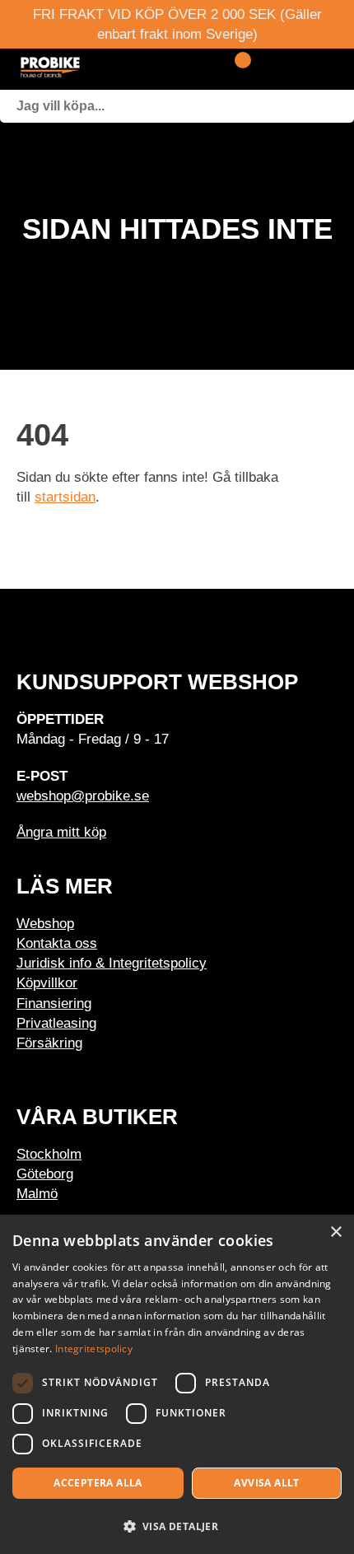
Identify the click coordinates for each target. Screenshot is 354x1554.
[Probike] (98, 69)
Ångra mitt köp (61, 832)
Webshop (45, 923)
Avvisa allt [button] (266, 1483)
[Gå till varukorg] (236, 69)
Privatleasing (56, 1023)
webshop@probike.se (82, 795)
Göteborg (44, 1173)
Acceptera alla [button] (98, 1483)
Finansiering (53, 1003)
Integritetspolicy (94, 1349)
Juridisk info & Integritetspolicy (111, 962)
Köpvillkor (46, 982)
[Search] (337, 106)
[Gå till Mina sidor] (265, 69)
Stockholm (49, 1154)
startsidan (65, 496)
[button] (177, 1525)
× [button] (335, 1232)
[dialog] (177, 1384)
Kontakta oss (56, 943)
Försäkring (49, 1042)
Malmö (37, 1193)
